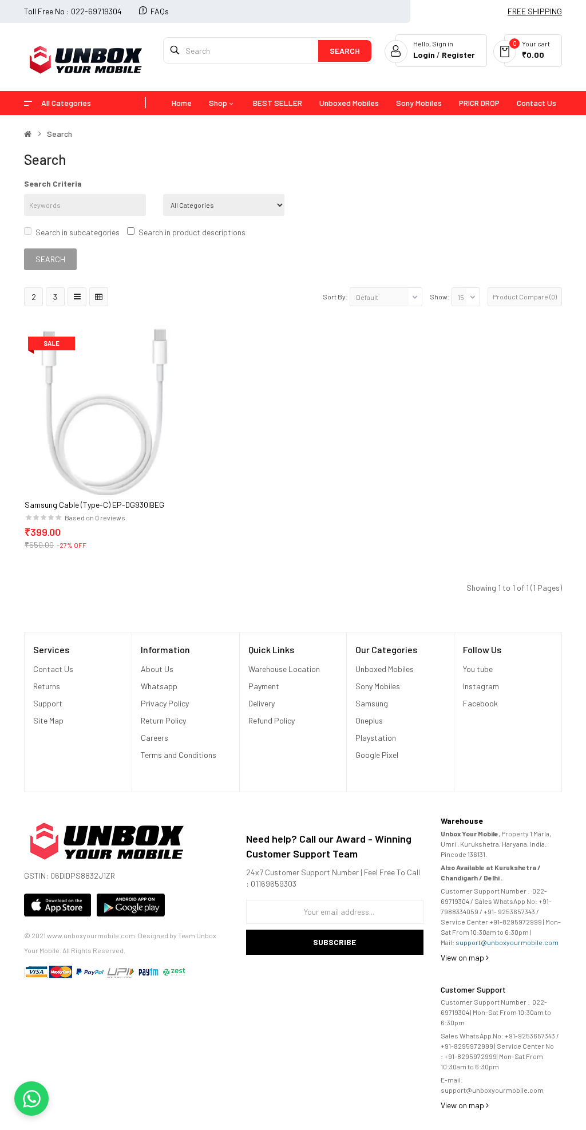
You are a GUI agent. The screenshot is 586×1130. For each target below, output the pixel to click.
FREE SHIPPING (535, 11)
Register (458, 55)
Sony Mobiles (377, 686)
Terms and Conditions (178, 755)
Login (425, 55)
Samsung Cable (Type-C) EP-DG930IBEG (94, 504)
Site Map (48, 720)
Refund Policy (271, 720)
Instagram (481, 686)
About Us (157, 669)
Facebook (480, 703)
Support (47, 703)
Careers (154, 737)
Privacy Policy (165, 703)
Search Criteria (53, 183)
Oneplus (369, 720)
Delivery (261, 703)
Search (59, 134)
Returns (46, 686)
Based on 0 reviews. (96, 517)
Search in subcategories (77, 232)
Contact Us (53, 669)
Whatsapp (159, 686)
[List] (77, 296)
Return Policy (164, 720)
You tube (478, 669)
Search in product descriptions (192, 232)
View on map (463, 957)
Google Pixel (376, 755)
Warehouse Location (285, 669)
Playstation (375, 737)
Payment (263, 686)
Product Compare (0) (525, 297)
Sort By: (335, 297)
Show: (440, 297)
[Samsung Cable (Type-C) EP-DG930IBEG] (108, 411)
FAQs (160, 11)
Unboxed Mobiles (384, 669)
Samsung (371, 703)
